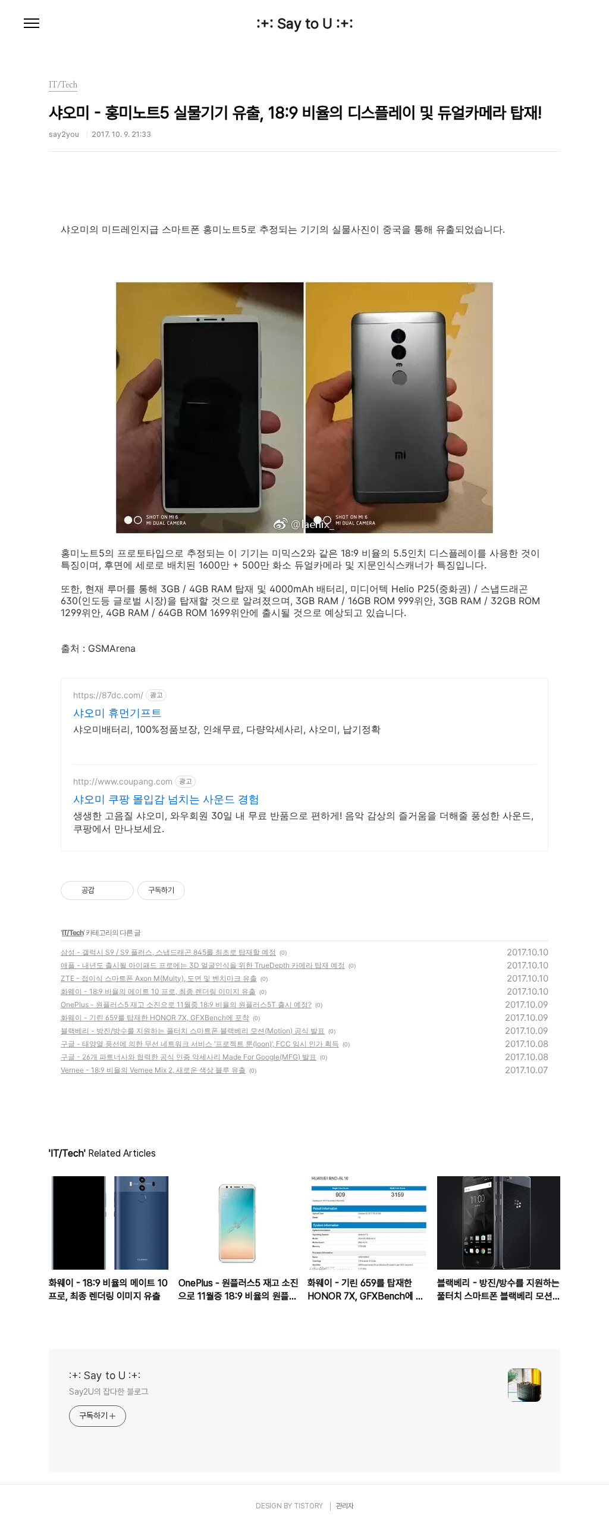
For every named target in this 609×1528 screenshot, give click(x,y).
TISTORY (308, 1506)
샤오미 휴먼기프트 (117, 713)
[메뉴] (31, 24)
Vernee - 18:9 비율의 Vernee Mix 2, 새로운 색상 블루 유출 (153, 1069)
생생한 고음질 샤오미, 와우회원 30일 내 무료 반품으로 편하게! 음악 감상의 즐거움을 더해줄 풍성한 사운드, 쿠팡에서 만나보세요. (303, 822)
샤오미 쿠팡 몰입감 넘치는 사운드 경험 (166, 799)
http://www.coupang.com (122, 781)
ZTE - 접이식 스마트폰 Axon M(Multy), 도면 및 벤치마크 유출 (159, 978)
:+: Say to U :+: (304, 24)
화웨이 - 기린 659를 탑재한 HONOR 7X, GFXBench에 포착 (155, 1017)
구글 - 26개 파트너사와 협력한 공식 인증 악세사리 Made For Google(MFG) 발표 (188, 1056)
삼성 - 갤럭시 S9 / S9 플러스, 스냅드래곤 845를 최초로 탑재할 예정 (168, 952)
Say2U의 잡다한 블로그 (108, 1391)
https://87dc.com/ (108, 695)
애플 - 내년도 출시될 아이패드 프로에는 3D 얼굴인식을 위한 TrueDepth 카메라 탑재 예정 (203, 965)
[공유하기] (105, 890)
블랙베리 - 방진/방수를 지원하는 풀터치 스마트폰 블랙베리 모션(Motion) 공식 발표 (193, 1030)
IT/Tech (72, 932)
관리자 (345, 1506)
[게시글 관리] (120, 890)
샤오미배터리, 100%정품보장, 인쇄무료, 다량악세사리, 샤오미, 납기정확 (227, 729)
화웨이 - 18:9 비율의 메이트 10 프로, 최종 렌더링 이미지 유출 (158, 991)
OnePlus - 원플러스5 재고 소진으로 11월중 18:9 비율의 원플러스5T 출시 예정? (186, 1004)
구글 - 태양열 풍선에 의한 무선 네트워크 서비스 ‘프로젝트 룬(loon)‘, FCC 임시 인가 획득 (200, 1043)
